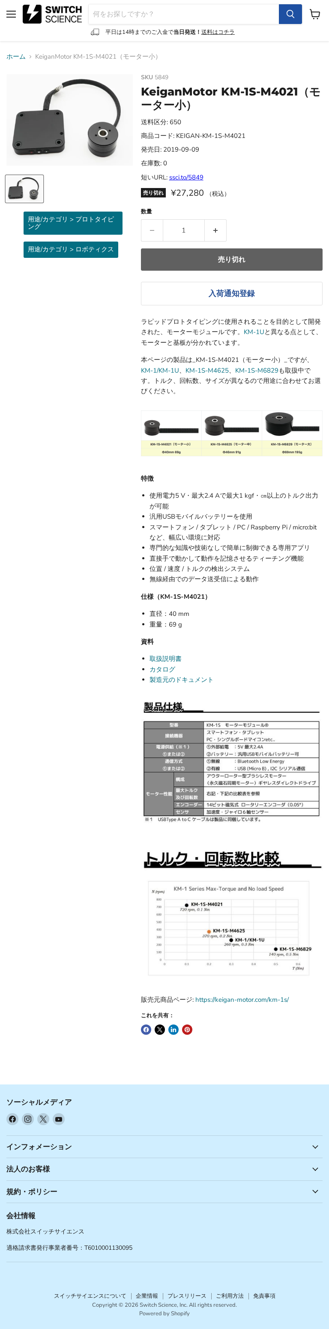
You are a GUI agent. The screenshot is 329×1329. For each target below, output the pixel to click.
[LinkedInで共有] (173, 1029)
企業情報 (147, 1296)
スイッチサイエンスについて (90, 1296)
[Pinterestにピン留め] (187, 1029)
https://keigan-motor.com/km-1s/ (242, 999)
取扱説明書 (166, 658)
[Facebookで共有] (146, 1029)
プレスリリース (186, 1296)
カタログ (162, 669)
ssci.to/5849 (186, 177)
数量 (146, 212)
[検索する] (290, 14)
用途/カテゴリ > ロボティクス (71, 249)
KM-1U (254, 332)
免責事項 (264, 1296)
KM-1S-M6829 (256, 370)
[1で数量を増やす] (216, 230)
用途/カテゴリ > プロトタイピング (71, 223)
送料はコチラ (218, 32)
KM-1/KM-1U (160, 370)
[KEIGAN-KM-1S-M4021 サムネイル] (24, 189)
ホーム (16, 56)
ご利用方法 (230, 1296)
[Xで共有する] (160, 1029)
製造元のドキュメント (182, 679)
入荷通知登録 (232, 293)
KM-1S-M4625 (207, 370)
